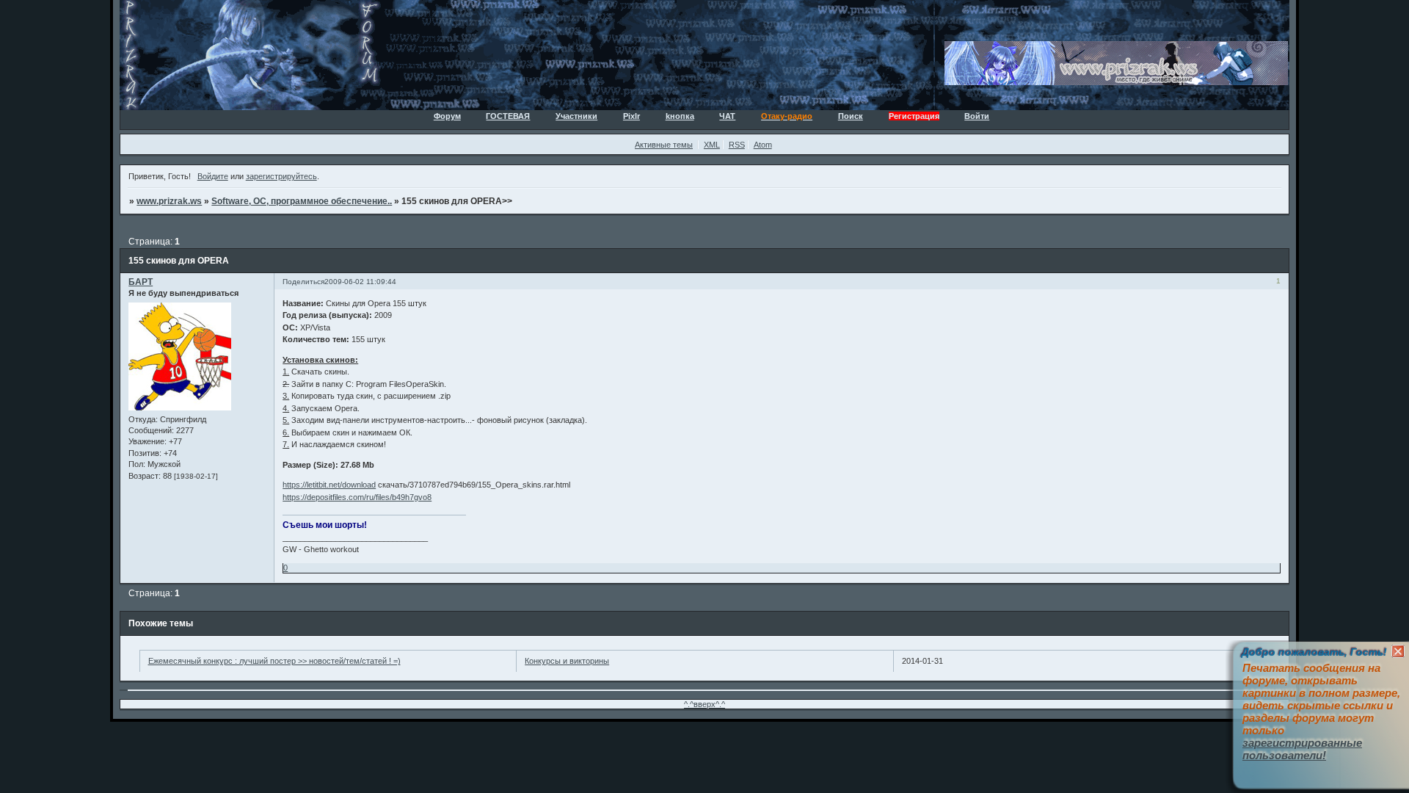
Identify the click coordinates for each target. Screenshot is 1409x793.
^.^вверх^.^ (704, 704)
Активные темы (664, 144)
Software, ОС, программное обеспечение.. (301, 201)
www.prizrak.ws (169, 201)
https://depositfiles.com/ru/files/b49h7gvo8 (357, 497)
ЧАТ (727, 116)
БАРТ (140, 282)
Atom (763, 144)
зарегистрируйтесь (281, 176)
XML (712, 144)
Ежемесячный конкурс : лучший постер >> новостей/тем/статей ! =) (274, 660)
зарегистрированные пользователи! (1302, 748)
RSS (737, 144)
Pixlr (631, 116)
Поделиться (303, 282)
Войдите (212, 176)
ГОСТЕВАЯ (508, 116)
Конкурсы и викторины (567, 660)
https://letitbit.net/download (329, 484)
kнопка (680, 116)
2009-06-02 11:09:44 (360, 282)
